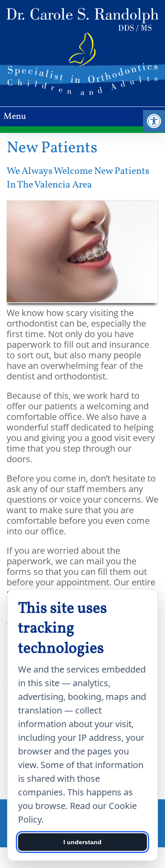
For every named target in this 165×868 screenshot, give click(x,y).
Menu (15, 116)
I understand (82, 842)
